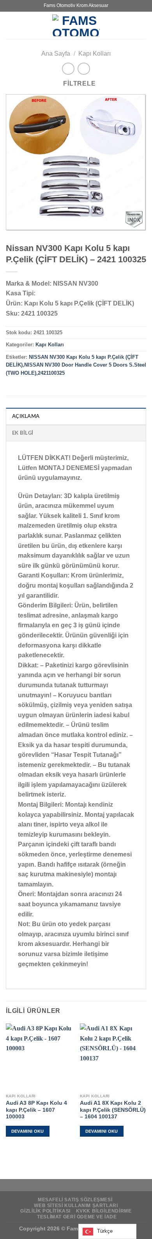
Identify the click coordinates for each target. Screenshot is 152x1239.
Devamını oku (27, 1131)
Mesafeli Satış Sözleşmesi (75, 1199)
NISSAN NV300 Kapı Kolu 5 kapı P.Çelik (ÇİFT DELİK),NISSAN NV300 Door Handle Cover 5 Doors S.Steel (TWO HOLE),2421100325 (76, 365)
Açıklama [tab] (25, 416)
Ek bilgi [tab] (22, 433)
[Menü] (10, 25)
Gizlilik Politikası (45, 1211)
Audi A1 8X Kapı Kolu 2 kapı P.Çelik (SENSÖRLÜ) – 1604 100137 (113, 1110)
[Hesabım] (142, 25)
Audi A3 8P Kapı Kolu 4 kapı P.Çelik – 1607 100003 (36, 1110)
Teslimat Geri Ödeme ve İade (77, 1217)
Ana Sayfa (55, 53)
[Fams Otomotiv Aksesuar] (76, 25)
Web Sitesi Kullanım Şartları (76, 1205)
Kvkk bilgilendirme (104, 1211)
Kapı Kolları (94, 53)
